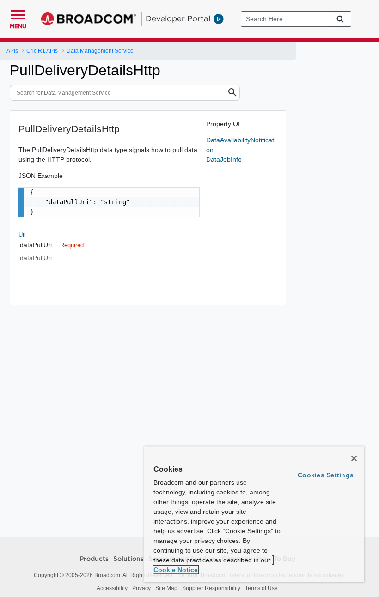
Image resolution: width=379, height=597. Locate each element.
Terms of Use (261, 588)
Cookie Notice (175, 569)
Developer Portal (178, 18)
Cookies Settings (326, 475)
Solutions (128, 559)
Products (94, 559)
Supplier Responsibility (211, 588)
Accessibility (112, 588)
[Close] (354, 458)
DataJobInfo (224, 159)
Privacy (141, 588)
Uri (22, 234)
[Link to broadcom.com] (88, 19)
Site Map (166, 588)
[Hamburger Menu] (18, 13)
